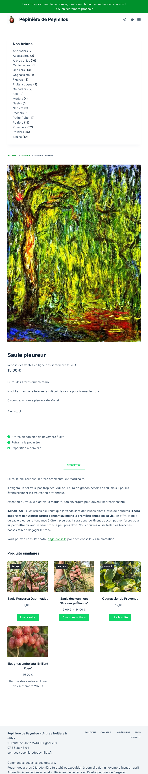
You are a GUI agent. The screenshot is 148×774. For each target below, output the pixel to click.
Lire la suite (27, 617)
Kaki (16, 94)
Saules (17, 137)
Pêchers (18, 113)
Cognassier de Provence (120, 598)
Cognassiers (21, 75)
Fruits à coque (22, 84)
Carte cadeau (22, 65)
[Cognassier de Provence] (120, 576)
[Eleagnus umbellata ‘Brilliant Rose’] (27, 641)
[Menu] (139, 19)
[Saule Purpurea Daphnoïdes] (27, 576)
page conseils (57, 539)
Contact (135, 737)
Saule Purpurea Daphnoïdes (27, 598)
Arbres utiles (21, 60)
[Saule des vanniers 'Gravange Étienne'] (74, 576)
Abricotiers (20, 51)
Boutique (90, 732)
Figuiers (18, 79)
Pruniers (18, 132)
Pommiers (19, 127)
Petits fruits (21, 117)
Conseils (106, 732)
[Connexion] (124, 19)
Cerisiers (19, 70)
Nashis (17, 103)
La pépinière (123, 732)
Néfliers (18, 108)
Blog (138, 732)
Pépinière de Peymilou (44, 19)
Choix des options (74, 617)
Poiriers (18, 122)
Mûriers (18, 98)
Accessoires (21, 55)
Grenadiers (20, 89)
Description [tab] (74, 465)
